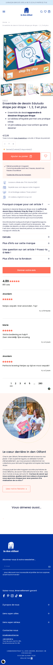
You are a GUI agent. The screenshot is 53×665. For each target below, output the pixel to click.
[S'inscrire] (49, 566)
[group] (26, 281)
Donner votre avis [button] (26, 270)
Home (5, 22)
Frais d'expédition (20, 138)
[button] (11, 383)
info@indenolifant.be (11, 635)
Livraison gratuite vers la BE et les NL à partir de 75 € (26, 2)
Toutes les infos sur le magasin (19, 175)
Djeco (5, 100)
